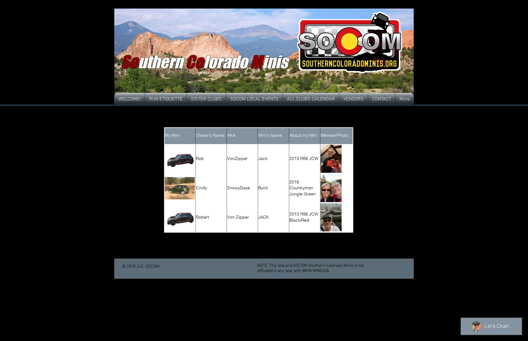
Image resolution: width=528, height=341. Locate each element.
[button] (264, 51)
